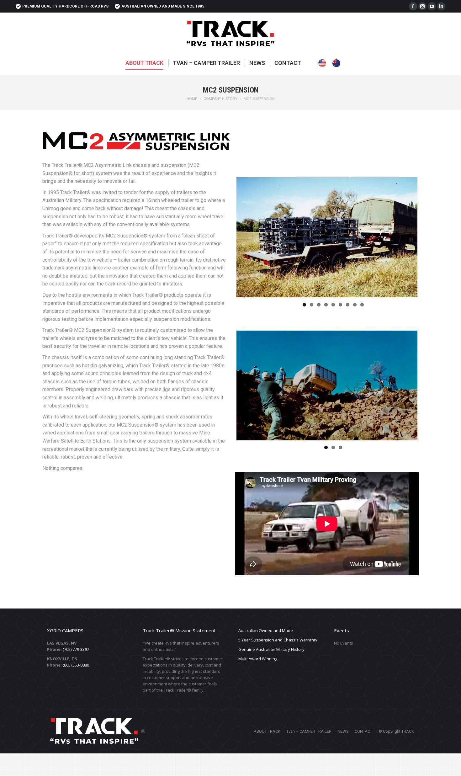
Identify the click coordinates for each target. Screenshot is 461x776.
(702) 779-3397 (76, 648)
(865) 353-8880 (76, 663)
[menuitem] (144, 63)
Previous (227, 237)
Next (427, 237)
